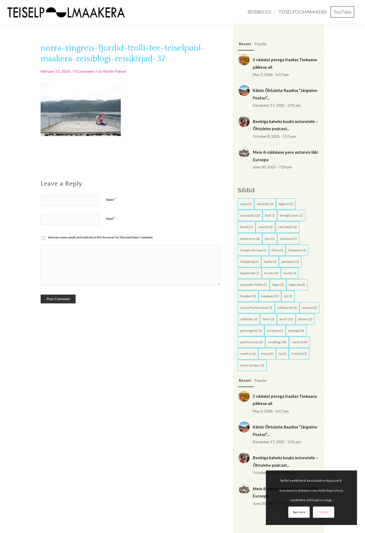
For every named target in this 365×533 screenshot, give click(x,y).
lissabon (248, 296)
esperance (250, 238)
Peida (323, 512)
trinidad (299, 353)
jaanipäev (290, 261)
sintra (267, 353)
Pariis (268, 319)
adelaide (265, 204)
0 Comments (84, 71)
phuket (305, 319)
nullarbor (248, 319)
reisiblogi (277, 342)
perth (286, 319)
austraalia (250, 215)
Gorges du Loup (253, 250)
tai (282, 353)
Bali (270, 215)
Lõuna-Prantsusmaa (256, 307)
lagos (278, 284)
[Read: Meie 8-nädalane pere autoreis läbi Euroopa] (244, 152)
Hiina (277, 250)
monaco (309, 307)
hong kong (249, 261)
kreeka (271, 273)
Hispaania (297, 250)
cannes (265, 227)
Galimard (288, 238)
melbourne (287, 307)
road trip (300, 342)
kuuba (290, 273)
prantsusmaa (251, 342)
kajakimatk (249, 273)
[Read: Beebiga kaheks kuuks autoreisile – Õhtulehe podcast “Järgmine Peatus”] (244, 121)
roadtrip (248, 353)
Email (110, 218)
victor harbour (252, 365)
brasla (246, 227)
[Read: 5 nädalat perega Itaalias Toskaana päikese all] (244, 59)
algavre (285, 204)
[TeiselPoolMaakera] (68, 12)
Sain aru (299, 512)
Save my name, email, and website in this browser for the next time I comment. (100, 237)
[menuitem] (259, 12)
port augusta (251, 330)
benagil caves (291, 215)
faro (270, 238)
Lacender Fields (253, 284)
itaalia (270, 261)
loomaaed (270, 296)
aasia (246, 204)
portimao (275, 330)
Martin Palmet (114, 71)
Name (111, 199)
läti (288, 296)
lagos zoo (297, 284)
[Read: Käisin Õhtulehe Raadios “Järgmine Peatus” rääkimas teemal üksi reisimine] (244, 90)
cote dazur (287, 227)
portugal (296, 330)
